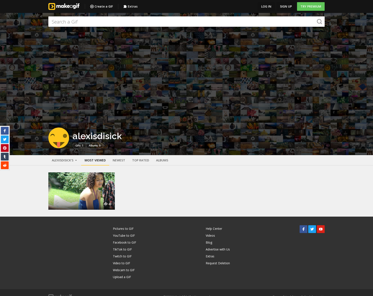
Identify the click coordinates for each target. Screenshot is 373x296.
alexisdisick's (63, 160)
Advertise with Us (218, 249)
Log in (266, 6)
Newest (119, 160)
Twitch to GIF (122, 256)
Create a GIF (104, 6)
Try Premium (310, 6)
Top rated (140, 160)
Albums (162, 160)
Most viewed (95, 160)
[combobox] (186, 21)
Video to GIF (121, 263)
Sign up (286, 6)
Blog (209, 242)
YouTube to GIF (124, 235)
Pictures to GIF (123, 229)
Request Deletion (218, 263)
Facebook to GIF (124, 242)
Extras (133, 6)
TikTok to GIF (122, 249)
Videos (210, 235)
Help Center (214, 229)
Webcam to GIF (124, 270)
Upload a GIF (122, 277)
